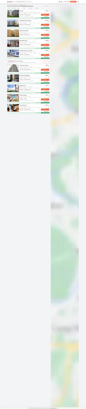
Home (8, 4)
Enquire (45, 14)
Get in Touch (73, 1)
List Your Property (66, 1)
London (16, 4)
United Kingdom (11, 4)
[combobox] (23, 2)
